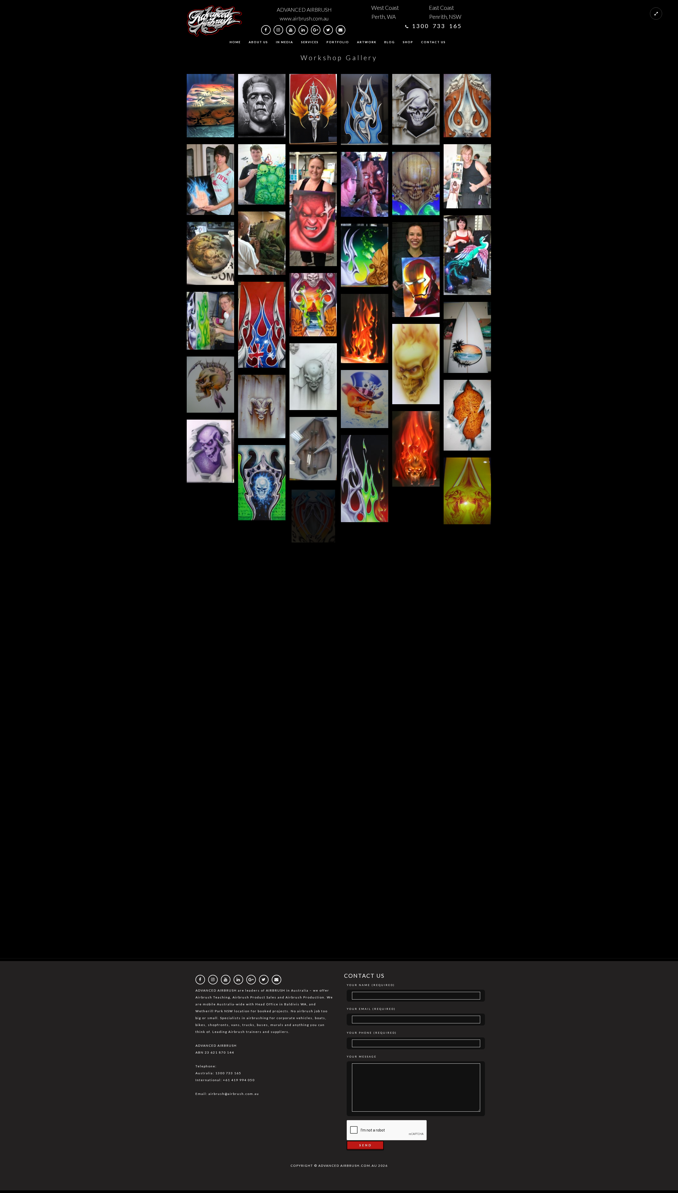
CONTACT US (433, 42)
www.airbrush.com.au (304, 18)
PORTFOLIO (338, 42)
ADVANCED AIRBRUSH (304, 9)
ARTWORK (366, 42)
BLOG (389, 42)
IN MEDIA (284, 42)
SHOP (408, 42)
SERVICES (310, 42)
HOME (235, 42)
